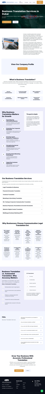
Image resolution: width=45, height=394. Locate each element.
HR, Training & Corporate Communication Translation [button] (17, 202)
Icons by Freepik (37, 392)
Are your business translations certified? (28, 322)
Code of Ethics (31, 392)
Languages (26, 2)
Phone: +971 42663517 (5, 384)
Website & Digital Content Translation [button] (12, 209)
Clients (17, 386)
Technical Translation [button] (8, 194)
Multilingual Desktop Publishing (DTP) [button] (13, 213)
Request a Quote (7, 21)
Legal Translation (21, 2)
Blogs (42, 392)
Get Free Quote (39, 2)
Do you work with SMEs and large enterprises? (29, 326)
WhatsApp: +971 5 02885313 (6, 386)
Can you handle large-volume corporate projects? (30, 334)
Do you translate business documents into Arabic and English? (30, 343)
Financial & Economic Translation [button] (11, 191)
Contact (34, 2)
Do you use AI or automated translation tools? (29, 330)
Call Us (15, 21)
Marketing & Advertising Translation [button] (12, 198)
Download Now (23, 68)
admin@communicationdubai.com (7, 388)
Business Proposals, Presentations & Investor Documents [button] (18, 205)
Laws (24, 384)
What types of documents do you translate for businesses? (29, 318)
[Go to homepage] (8, 2)
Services (16, 2)
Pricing (24, 386)
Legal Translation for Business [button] (11, 187)
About (30, 2)
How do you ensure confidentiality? (27, 338)
